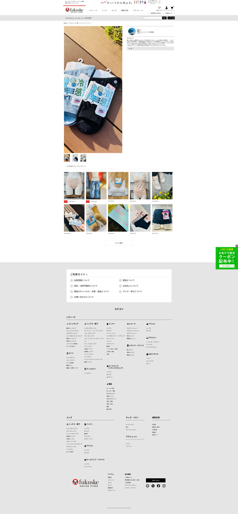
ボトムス (109, 331)
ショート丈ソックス (89, 333)
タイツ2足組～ (70, 363)
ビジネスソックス (71, 446)
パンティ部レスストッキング (74, 336)
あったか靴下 (70, 452)
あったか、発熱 (111, 391)
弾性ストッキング (71, 338)
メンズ (104, 10)
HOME (65, 23)
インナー (112, 324)
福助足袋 (124, 10)
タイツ (70, 353)
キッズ (114, 10)
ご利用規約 (128, 482)
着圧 (108, 406)
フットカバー (88, 357)
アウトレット (138, 10)
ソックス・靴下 (92, 324)
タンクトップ (110, 344)
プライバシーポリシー (131, 485)
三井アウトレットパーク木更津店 (145, 32)
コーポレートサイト (130, 488)
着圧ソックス (88, 362)
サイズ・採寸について (132, 291)
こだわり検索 (171, 18)
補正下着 (109, 409)
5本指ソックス (88, 349)
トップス (109, 328)
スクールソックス (131, 430)
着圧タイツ (69, 365)
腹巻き (108, 346)
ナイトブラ (149, 344)
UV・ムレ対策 (110, 388)
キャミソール (110, 338)
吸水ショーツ (130, 336)
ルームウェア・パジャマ (95, 460)
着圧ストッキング (71, 328)
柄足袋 (154, 432)
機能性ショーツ (131, 338)
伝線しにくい (110, 396)
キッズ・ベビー (132, 417)
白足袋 (154, 424)
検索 (164, 18)
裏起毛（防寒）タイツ (72, 368)
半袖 (108, 354)
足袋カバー (155, 435)
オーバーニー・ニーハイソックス (93, 331)
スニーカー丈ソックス (90, 344)
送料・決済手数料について (85, 285)
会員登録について (82, 280)
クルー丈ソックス (89, 336)
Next (120, 90)
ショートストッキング (72, 331)
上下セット (110, 377)
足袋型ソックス (88, 351)
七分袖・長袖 (110, 351)
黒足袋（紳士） (156, 427)
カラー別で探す (70, 346)
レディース (93, 10)
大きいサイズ (153, 354)
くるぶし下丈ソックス (90, 328)
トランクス (87, 436)
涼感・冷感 (110, 404)
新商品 (109, 477)
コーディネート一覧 (73, 23)
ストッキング (73, 324)
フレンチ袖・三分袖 (112, 349)
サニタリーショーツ (132, 328)
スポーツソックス (71, 441)
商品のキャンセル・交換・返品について (91, 291)
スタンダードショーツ (133, 331)
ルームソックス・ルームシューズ (93, 359)
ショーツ (109, 341)
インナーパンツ (111, 333)
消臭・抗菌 (110, 401)
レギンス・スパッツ (136, 345)
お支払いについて (130, 285)
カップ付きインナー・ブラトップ (116, 336)
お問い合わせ (156, 480)
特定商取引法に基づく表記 (132, 480)
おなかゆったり (111, 393)
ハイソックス (88, 346)
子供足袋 (154, 430)
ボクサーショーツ (132, 333)
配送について (129, 280)
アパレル (151, 324)
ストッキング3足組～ (72, 344)
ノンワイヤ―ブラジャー (152, 342)
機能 (110, 384)
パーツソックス (88, 354)
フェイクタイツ (70, 357)
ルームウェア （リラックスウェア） (115, 367)
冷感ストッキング (71, 341)
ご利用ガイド (168, 13)
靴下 (127, 427)
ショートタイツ (70, 360)
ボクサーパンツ (88, 439)
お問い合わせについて (84, 296)
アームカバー (91, 369)
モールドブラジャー (151, 347)
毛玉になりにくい (111, 399)
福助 (138, 31)
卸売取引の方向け (156, 13)
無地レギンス (130, 352)
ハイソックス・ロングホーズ (74, 444)
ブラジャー (152, 338)
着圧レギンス (130, 355)
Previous (66, 90)
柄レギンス (130, 350)
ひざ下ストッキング (71, 333)
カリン (139, 29)
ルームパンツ (88, 466)
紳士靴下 (131, 48)
